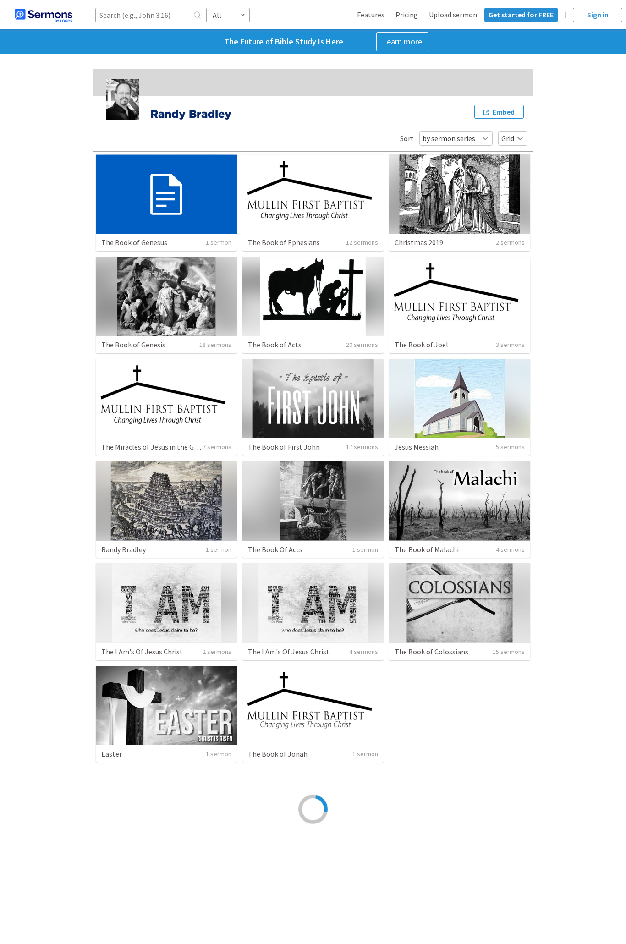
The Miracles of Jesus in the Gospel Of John (169, 446)
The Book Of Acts (275, 549)
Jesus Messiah (417, 446)
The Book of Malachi (427, 549)
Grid (507, 138)
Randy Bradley (123, 549)
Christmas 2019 (419, 242)
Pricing (406, 14)
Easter (111, 753)
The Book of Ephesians (284, 242)
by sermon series (449, 138)
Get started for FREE (521, 14)
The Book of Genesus (134, 242)
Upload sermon (453, 14)
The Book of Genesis (133, 344)
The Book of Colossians (431, 651)
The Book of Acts (275, 344)
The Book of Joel (421, 344)
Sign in (598, 14)
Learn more (402, 41)
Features (370, 14)
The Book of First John (284, 446)
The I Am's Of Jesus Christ (142, 651)
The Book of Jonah (278, 753)
